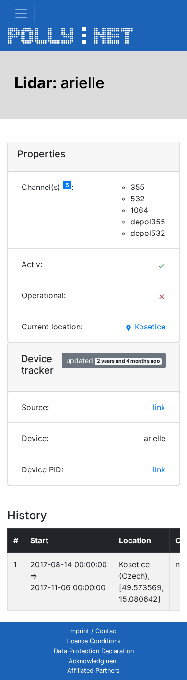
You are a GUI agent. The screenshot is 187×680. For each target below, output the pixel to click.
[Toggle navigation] (21, 13)
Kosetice (145, 326)
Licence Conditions (93, 641)
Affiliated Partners (93, 670)
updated (113, 360)
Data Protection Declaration (94, 651)
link (159, 407)
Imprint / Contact (93, 630)
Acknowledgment (93, 661)
